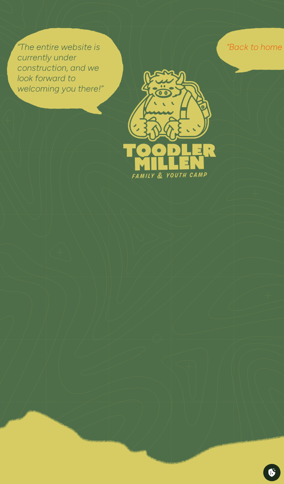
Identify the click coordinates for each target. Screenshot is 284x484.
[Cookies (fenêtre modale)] (272, 472)
